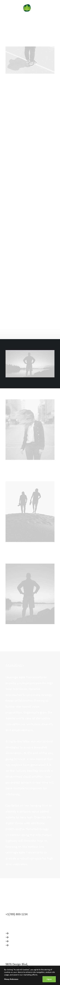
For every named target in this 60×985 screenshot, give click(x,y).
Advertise (16, 945)
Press (13, 941)
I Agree (49, 979)
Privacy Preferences (11, 979)
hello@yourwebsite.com (21, 910)
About (14, 933)
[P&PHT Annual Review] (18, 8)
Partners (15, 937)
